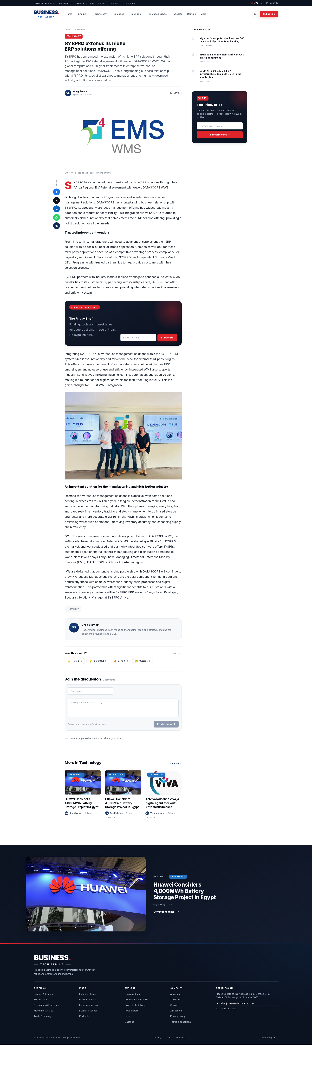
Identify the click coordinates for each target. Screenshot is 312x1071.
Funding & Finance (44, 994)
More (203, 14)
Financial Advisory (44, 3)
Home (69, 14)
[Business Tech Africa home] (46, 14)
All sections (176, 1010)
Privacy (157, 1037)
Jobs (101, 3)
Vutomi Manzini (157, 813)
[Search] (255, 14)
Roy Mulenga (76, 813)
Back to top (268, 1037)
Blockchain (128, 3)
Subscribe (269, 14)
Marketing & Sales (43, 1010)
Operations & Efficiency (46, 1005)
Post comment (166, 724)
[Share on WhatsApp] (56, 217)
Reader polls (131, 1010)
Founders (136, 14)
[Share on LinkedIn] (56, 209)
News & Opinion (87, 999)
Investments (66, 3)
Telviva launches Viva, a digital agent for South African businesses (162, 803)
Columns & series (134, 994)
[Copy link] (56, 225)
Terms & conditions (180, 1021)
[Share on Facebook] (56, 192)
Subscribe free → (220, 134)
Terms (168, 1037)
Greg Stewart (81, 91)
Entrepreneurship (88, 1005)
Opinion (191, 14)
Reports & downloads (136, 999)
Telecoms (112, 3)
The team (175, 999)
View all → (176, 763)
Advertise (180, 1037)
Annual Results (86, 3)
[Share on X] (56, 200)
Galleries (129, 1021)
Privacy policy (177, 1016)
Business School (158, 14)
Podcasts (177, 14)
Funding (81, 14)
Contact (174, 1005)
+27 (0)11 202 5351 (226, 1008)
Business (119, 14)
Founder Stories (87, 994)
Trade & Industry (43, 1016)
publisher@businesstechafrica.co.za (235, 1003)
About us (175, 994)
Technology (100, 14)
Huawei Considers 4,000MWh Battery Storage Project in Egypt (81, 803)
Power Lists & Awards (136, 1005)
